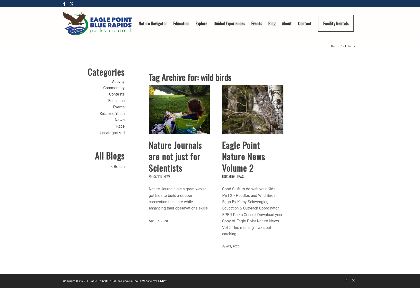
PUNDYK (161, 281)
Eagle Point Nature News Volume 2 (243, 156)
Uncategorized (112, 133)
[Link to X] (71, 3)
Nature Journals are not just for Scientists (175, 156)
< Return (118, 166)
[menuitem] (153, 23)
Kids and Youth (112, 113)
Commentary (114, 88)
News (167, 176)
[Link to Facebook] (64, 3)
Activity (118, 81)
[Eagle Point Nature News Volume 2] (252, 109)
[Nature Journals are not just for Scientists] (179, 109)
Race (120, 126)
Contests (117, 94)
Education (155, 176)
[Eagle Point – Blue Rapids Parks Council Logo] (97, 23)
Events (119, 107)
